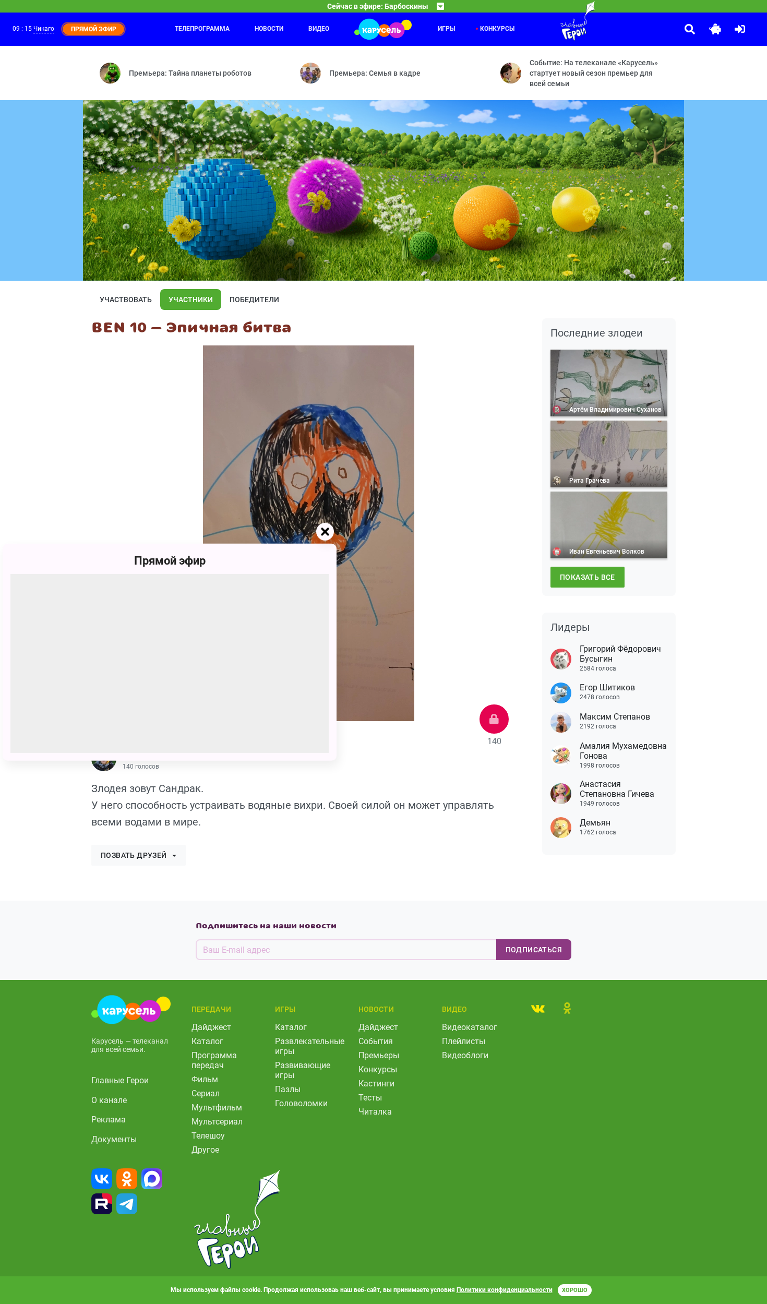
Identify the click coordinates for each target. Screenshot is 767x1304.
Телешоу (208, 1136)
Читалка (375, 1112)
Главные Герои (120, 1080)
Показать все (587, 577)
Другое (205, 1150)
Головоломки (301, 1103)
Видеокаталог (469, 1027)
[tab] (537, 1008)
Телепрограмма (202, 28)
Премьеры (378, 1055)
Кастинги (376, 1083)
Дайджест (211, 1027)
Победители (254, 299)
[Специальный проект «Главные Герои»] (544, 21)
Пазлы (288, 1089)
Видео (318, 28)
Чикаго (43, 28)
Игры (446, 28)
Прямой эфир (170, 560)
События (375, 1041)
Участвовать (126, 299)
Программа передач (214, 1060)
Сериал (205, 1093)
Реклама (108, 1119)
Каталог (207, 1041)
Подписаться (534, 950)
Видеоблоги (465, 1055)
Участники (191, 299)
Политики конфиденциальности (505, 1290)
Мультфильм (216, 1107)
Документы (114, 1139)
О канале (109, 1100)
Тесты (370, 1098)
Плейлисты (463, 1041)
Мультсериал (217, 1122)
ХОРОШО (575, 1290)
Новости (269, 28)
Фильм (204, 1079)
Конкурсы (377, 1069)
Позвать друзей (134, 855)
